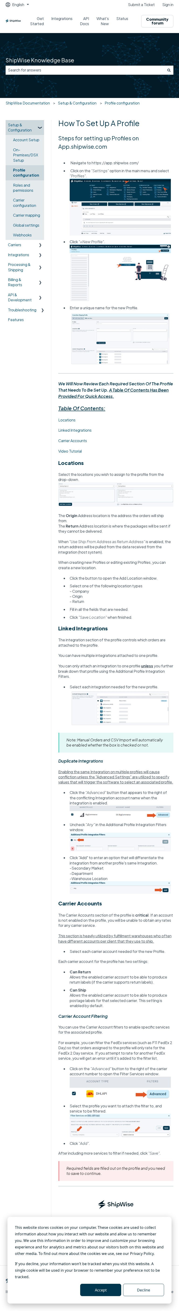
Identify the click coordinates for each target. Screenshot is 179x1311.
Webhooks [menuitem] (22, 234)
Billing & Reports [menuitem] (15, 282)
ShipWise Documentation (28, 103)
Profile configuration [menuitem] (26, 173)
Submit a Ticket (141, 4)
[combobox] (85, 70)
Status (122, 18)
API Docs (84, 21)
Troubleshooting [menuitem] (22, 309)
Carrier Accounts (72, 440)
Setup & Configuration (77, 103)
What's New (102, 21)
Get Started (37, 21)
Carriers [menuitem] (14, 244)
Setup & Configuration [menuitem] (20, 127)
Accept (101, 1290)
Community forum (157, 21)
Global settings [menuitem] (26, 225)
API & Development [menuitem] (20, 297)
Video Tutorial (70, 451)
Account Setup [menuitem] (26, 139)
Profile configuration (122, 103)
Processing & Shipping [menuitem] (19, 267)
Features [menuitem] (16, 319)
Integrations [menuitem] (18, 254)
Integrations (61, 18)
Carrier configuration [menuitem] (24, 203)
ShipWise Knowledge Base (40, 60)
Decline (143, 1290)
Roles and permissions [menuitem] (23, 188)
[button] (40, 125)
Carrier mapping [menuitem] (26, 215)
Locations (67, 419)
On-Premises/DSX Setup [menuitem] (25, 155)
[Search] (169, 70)
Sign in (167, 4)
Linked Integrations (75, 430)
